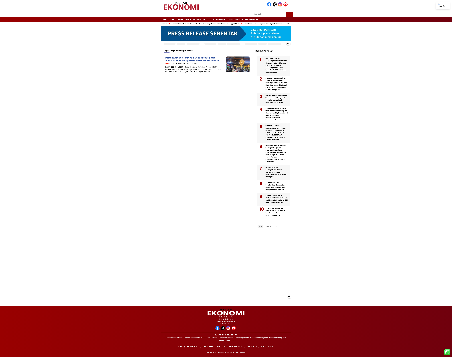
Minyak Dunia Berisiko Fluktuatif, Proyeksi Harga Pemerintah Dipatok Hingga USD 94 (193, 24)
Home (164, 19)
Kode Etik (221, 347)
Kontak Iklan (267, 347)
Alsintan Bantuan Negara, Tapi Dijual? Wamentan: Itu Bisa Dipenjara (260, 24)
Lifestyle (207, 19)
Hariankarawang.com (277, 338)
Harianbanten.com (226, 338)
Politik (188, 19)
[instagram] (280, 6)
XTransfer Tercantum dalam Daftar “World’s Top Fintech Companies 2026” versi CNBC (275, 211)
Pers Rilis (239, 19)
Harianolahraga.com (209, 338)
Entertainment (219, 19)
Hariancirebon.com (226, 340)
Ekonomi (179, 19)
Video (230, 19)
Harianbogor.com (242, 338)
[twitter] (275, 6)
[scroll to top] (436, 353)
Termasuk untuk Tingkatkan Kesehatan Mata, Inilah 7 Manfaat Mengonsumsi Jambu (275, 186)
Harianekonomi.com (192, 338)
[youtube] (285, 6)
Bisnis (171, 19)
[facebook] (269, 6)
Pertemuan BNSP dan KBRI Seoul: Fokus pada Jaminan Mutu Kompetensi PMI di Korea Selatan (192, 59)
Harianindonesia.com (174, 338)
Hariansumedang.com (259, 338)
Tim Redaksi (208, 347)
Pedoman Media (236, 347)
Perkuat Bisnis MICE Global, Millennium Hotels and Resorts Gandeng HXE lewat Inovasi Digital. (276, 199)
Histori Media (193, 347)
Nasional (197, 19)
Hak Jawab (252, 347)
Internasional (251, 19)
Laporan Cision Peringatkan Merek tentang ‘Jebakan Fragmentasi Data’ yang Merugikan (276, 172)
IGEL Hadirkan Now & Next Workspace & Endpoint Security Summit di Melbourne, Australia (276, 99)
